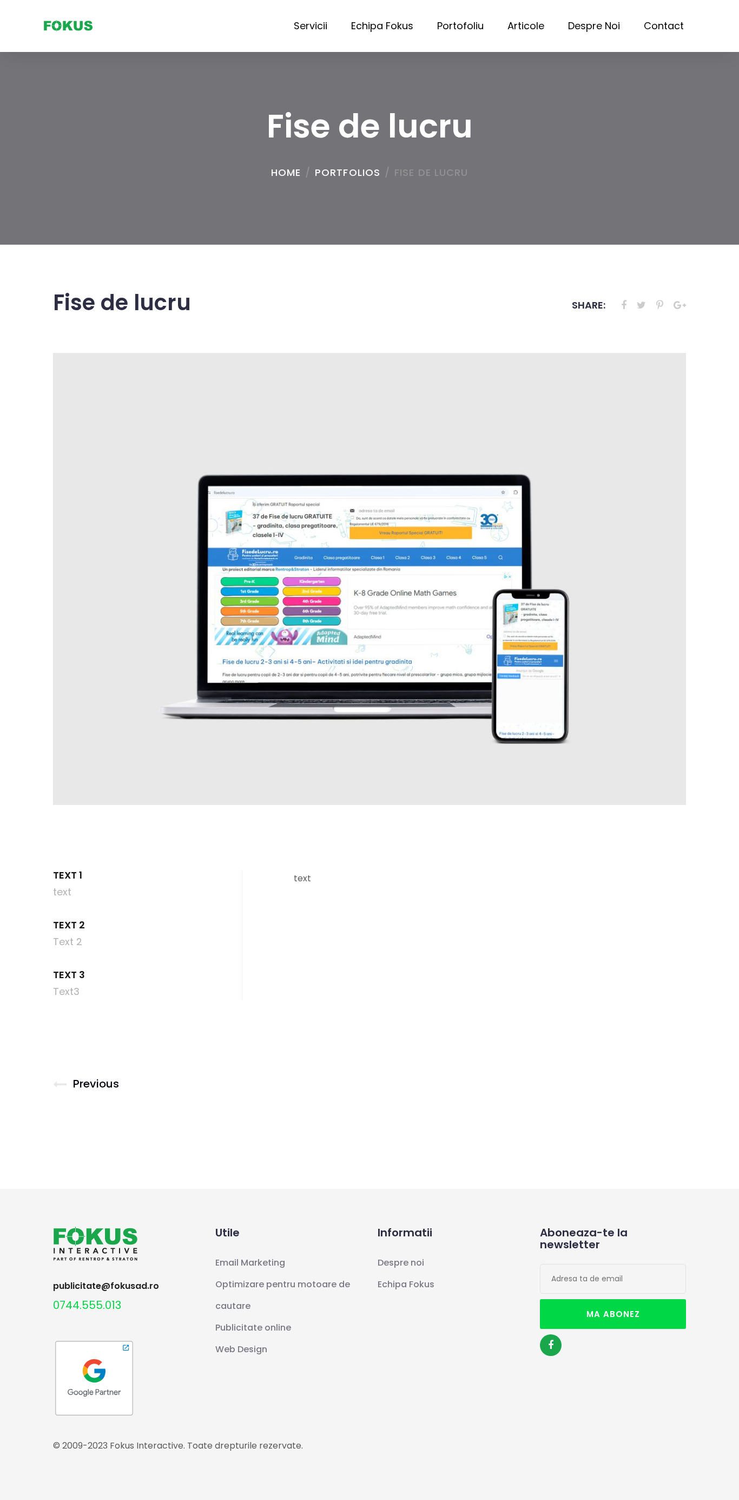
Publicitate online (253, 1327)
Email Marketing (250, 1262)
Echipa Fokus (382, 25)
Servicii (310, 25)
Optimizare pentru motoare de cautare (282, 1295)
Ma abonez (613, 1314)
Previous (96, 1083)
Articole (525, 25)
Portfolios (347, 172)
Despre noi (594, 25)
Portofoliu (460, 25)
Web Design (241, 1349)
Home (286, 172)
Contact (664, 25)
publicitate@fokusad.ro (106, 1286)
